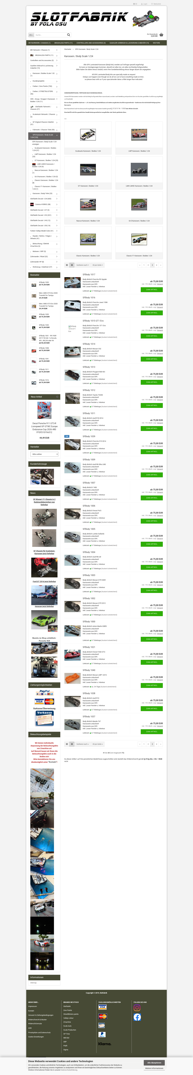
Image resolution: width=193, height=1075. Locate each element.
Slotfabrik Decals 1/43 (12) (40, 220)
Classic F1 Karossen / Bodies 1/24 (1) (44, 187)
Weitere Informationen (154, 1068)
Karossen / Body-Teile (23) (42, 193)
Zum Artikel (151, 290)
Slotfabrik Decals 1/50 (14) (40, 226)
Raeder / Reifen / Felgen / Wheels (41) (41, 237)
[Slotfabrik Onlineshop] (96, 18)
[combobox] (82, 265)
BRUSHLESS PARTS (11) (63, 43)
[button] (135, 4)
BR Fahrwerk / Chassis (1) (39, 43)
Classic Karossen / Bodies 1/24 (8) (45, 181)
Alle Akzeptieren (154, 1063)
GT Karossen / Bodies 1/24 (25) (46, 160)
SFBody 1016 (89, 297)
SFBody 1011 (89, 413)
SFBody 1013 (89, 367)
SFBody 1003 (89, 575)
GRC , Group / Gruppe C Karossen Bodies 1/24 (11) (42, 100)
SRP (65, 1042)
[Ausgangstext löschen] (65, 118)
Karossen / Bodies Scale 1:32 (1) (42, 74)
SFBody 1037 (89, 716)
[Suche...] (68, 35)
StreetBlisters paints (71, 1014)
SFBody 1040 (89, 670)
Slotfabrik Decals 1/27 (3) (39, 210)
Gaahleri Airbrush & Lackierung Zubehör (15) (129, 43)
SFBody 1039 (89, 436)
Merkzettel (157, 4)
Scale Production (69, 1030)
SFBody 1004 (89, 552)
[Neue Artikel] (57, 396)
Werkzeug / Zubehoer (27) (42, 267)
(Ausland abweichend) (109, 291)
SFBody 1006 (89, 506)
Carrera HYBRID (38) (43, 204)
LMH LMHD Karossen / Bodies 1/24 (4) (43, 165)
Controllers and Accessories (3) (91, 43)
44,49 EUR (44, 438)
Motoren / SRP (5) (39, 251)
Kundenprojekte (38, 81)
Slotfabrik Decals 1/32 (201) (40, 215)
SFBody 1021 (89, 647)
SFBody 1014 (89, 344)
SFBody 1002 (89, 598)
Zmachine (67, 1022)
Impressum (32, 1006)
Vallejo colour (68, 1018)
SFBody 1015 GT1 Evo (93, 321)
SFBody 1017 (89, 274)
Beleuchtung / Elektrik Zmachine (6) (39, 245)
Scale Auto (67, 1026)
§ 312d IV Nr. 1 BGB (118, 108)
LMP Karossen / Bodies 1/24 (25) (44, 155)
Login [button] (145, 4)
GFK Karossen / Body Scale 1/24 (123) (41, 136)
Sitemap (33, 983)
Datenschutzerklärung (69, 1070)
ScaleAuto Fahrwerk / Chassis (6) (42, 115)
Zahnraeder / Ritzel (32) (39, 256)
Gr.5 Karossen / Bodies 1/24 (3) (46, 177)
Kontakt (31, 1011)
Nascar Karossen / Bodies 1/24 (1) (45, 171)
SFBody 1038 (89, 693)
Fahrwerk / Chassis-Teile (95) (43, 130)
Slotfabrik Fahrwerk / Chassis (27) (40, 108)
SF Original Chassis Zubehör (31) (42, 123)
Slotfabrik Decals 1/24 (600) (40, 199)
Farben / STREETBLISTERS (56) (41, 92)
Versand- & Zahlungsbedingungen (40, 1015)
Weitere (156, 43)
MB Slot (66, 1038)
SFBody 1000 (89, 621)
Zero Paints (67, 1010)
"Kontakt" (52, 762)
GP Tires (66, 1034)
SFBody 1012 (89, 390)
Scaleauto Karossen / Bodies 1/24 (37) (44, 149)
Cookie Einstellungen (36, 1037)
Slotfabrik (67, 1006)
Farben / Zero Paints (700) (42, 86)
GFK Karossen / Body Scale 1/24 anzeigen (44, 143)
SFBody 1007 (89, 483)
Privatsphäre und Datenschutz (39, 1033)
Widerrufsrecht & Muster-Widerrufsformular (37, 1022)
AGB (30, 1028)
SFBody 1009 (89, 459)
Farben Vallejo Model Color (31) (41, 231)
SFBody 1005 (89, 529)
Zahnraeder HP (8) (37, 262)
